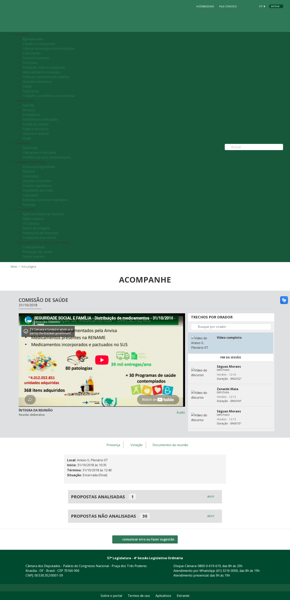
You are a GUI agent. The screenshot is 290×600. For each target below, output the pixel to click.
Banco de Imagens (36, 228)
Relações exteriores (37, 81)
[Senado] (252, 6)
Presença (113, 445)
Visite (27, 138)
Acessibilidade (205, 6)
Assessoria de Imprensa (40, 233)
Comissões (31, 176)
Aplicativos (163, 595)
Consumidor (32, 53)
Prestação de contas (37, 252)
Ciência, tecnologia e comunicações (48, 48)
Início (13, 266)
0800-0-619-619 (209, 566)
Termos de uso (139, 595)
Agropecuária (33, 39)
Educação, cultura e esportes (44, 67)
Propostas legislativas (39, 167)
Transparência (33, 247)
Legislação (30, 195)
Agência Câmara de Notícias (43, 214)
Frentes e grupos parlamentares (47, 157)
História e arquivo (36, 133)
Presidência (31, 115)
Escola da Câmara (36, 124)
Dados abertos (34, 256)
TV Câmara (31, 223)
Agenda (28, 105)
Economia (30, 62)
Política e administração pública (46, 77)
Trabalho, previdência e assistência (49, 96)
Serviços (29, 110)
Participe (29, 204)
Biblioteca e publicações (40, 119)
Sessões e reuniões (37, 181)
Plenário (29, 171)
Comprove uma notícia (39, 237)
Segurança (30, 91)
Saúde (27, 86)
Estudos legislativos (37, 185)
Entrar (275, 6)
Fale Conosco (228, 6)
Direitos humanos (36, 58)
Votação (137, 445)
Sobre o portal (111, 595)
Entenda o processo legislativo (45, 200)
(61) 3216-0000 (227, 570)
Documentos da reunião (170, 445)
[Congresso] (244, 6)
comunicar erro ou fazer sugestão (148, 539)
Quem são (30, 148)
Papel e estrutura (36, 129)
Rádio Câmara (33, 219)
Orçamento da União (38, 190)
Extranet (183, 595)
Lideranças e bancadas (39, 152)
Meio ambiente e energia (41, 72)
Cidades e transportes (39, 44)
